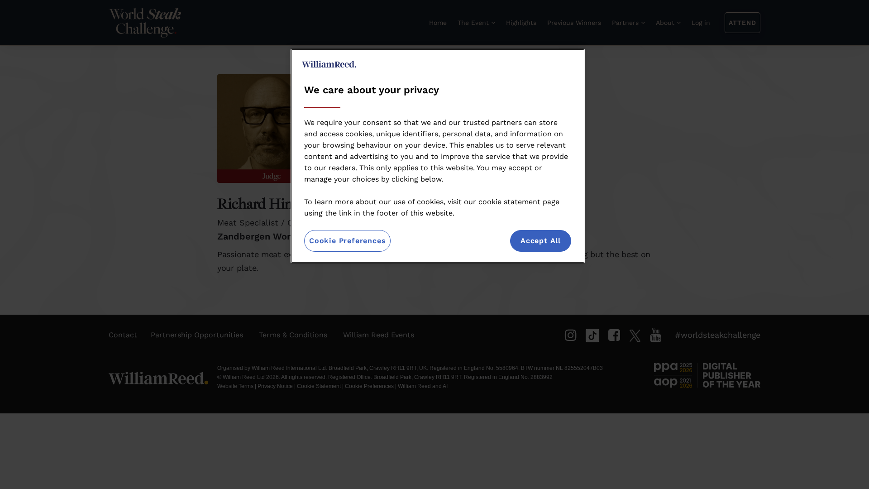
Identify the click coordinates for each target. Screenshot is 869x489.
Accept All (540, 240)
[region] (438, 156)
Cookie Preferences (347, 240)
